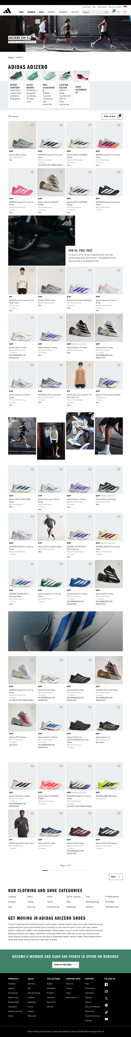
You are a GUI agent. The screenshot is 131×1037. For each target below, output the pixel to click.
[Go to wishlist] (119, 12)
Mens (30, 897)
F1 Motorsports (112, 897)
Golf (10, 907)
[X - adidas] (113, 998)
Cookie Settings (33, 1032)
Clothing (12, 897)
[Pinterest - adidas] (113, 1005)
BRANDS (63, 12)
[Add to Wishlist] (32, 125)
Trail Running (53, 907)
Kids (88, 897)
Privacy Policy (46, 1032)
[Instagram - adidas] (113, 991)
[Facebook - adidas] (113, 984)
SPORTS (51, 12)
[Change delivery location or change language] (125, 7)
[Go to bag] (125, 12)
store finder (87, 7)
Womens (90, 907)
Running (31, 907)
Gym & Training (73, 897)
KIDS (41, 12)
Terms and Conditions (61, 1032)
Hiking (31, 902)
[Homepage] (7, 11)
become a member (115, 7)
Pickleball (109, 902)
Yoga (69, 902)
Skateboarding (92, 902)
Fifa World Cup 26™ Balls (112, 907)
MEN (21, 12)
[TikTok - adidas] (113, 1012)
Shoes (49, 897)
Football (11, 902)
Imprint (74, 1032)
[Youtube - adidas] (113, 1019)
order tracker (102, 7)
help (94, 7)
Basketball (71, 907)
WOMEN (31, 12)
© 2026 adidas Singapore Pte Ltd (91, 1032)
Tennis (50, 902)
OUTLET (75, 12)
